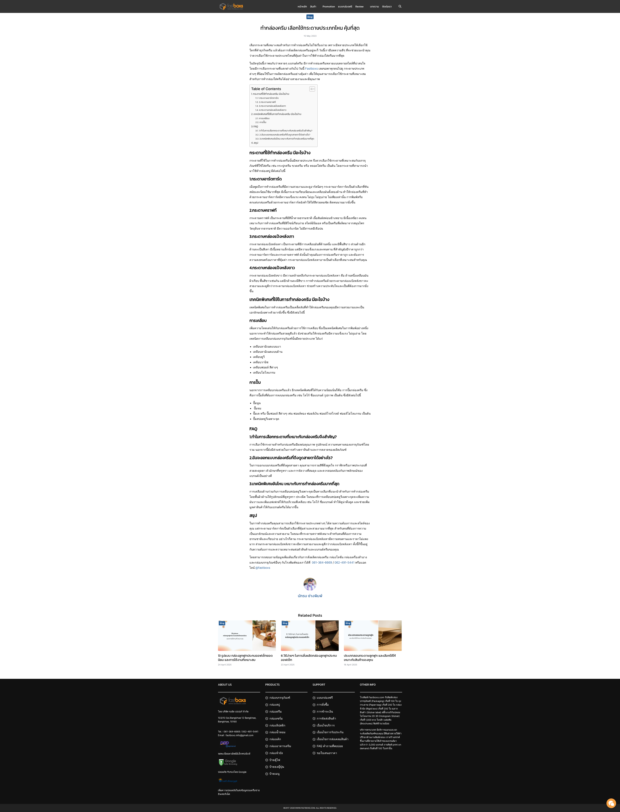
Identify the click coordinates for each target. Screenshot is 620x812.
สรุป (256, 143)
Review (359, 6)
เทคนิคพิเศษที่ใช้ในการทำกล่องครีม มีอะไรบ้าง (277, 114)
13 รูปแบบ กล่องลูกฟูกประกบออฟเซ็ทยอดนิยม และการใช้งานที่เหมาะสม (245, 657)
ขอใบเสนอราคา (327, 753)
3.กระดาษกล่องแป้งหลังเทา (272, 106)
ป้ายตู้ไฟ (274, 760)
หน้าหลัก (302, 6)
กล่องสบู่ (274, 704)
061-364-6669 (322, 562)
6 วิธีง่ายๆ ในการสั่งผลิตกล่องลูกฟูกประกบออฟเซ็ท (309, 657)
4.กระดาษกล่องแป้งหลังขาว (272, 110)
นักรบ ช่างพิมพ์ (310, 596)
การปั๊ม (262, 122)
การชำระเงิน (325, 711)
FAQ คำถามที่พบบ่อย (330, 746)
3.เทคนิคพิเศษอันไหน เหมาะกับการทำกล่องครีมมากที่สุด (286, 138)
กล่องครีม (275, 711)
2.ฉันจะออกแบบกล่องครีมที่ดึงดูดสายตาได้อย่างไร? (284, 134)
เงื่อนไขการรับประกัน (330, 732)
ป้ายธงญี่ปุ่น (276, 766)
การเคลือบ (264, 118)
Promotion (329, 6)
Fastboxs (311, 68)
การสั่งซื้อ (323, 704)
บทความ (374, 6)
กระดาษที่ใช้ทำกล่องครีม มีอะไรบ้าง (271, 94)
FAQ (255, 126)
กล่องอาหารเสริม (280, 746)
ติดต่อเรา (387, 6)
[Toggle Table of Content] (310, 89)
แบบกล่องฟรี (345, 6)
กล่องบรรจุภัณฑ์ (279, 697)
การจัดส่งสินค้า (326, 718)
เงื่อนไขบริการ (326, 725)
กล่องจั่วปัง (276, 753)
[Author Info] (310, 589)
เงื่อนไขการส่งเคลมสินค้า (332, 739)
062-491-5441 (344, 562)
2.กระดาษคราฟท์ (267, 102)
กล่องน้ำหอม (277, 732)
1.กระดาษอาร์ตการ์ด (268, 98)
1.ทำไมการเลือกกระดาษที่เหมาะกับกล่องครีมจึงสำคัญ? (285, 130)
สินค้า (313, 6)
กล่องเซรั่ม (276, 718)
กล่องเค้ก (275, 739)
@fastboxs (262, 567)
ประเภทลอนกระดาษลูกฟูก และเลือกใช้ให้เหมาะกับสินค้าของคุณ (370, 657)
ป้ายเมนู (274, 773)
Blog (310, 17)
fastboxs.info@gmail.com (239, 735)
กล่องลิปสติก (277, 725)
